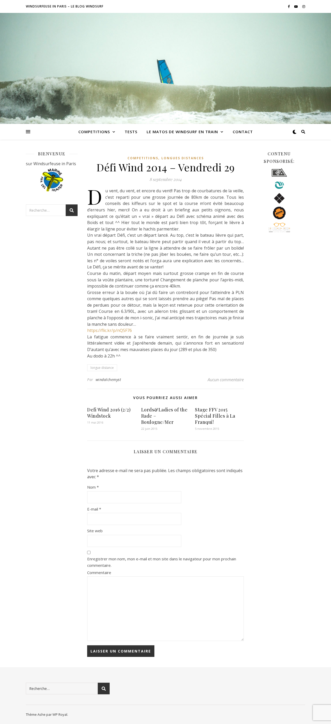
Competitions (94, 131)
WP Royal (59, 714)
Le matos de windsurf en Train (182, 131)
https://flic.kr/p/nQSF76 (109, 330)
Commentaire (99, 572)
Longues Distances (182, 158)
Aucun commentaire (226, 380)
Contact (243, 131)
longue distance (102, 367)
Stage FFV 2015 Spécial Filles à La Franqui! (215, 416)
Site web (95, 530)
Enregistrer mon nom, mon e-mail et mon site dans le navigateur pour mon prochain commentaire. (161, 562)
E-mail (94, 509)
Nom (93, 487)
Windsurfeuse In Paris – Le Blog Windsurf (64, 6)
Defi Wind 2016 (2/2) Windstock (109, 413)
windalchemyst (108, 379)
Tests (131, 131)
